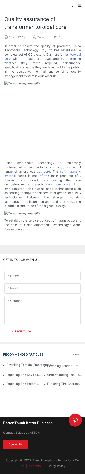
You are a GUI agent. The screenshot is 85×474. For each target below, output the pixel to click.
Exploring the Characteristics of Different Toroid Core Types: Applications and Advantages (64, 384)
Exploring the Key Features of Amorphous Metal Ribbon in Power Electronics (24, 375)
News (76, 354)
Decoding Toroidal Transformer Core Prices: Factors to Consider (64, 366)
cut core (43, 171)
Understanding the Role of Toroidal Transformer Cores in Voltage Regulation (64, 375)
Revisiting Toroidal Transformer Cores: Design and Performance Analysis (31, 365)
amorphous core (58, 184)
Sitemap (34, 466)
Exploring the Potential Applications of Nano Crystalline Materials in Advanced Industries (24, 384)
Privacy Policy (55, 466)
